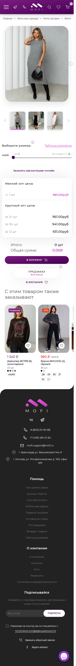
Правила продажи (37, 512)
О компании (36, 556)
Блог (37, 569)
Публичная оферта (36, 506)
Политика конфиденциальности (37, 581)
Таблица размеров (58, 145)
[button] (71, 64)
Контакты (37, 563)
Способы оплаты (37, 500)
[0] (67, 7)
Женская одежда (27, 18)
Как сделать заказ (37, 487)
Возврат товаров (37, 531)
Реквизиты (36, 575)
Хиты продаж (51, 18)
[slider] (13, 157)
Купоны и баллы (37, 493)
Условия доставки (37, 518)
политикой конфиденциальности (35, 630)
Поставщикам (36, 525)
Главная (7, 18)
